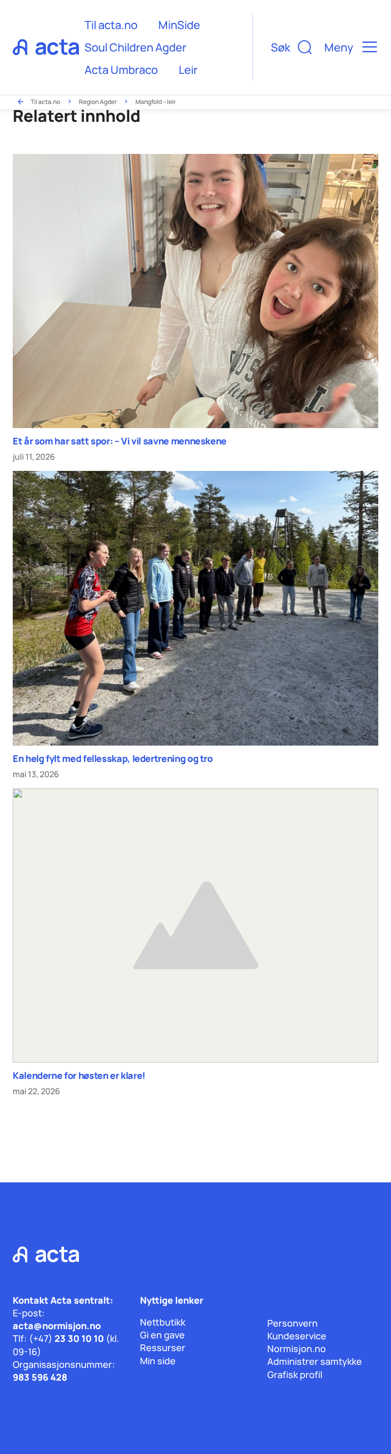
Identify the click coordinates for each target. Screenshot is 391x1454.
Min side (158, 1361)
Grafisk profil (294, 1374)
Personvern (292, 1323)
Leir (188, 69)
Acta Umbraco (121, 69)
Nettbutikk (162, 1322)
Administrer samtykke (314, 1361)
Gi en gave (162, 1335)
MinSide (179, 25)
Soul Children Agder (135, 47)
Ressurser (162, 1347)
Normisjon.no (296, 1348)
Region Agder (98, 101)
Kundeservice (296, 1336)
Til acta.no (111, 25)
